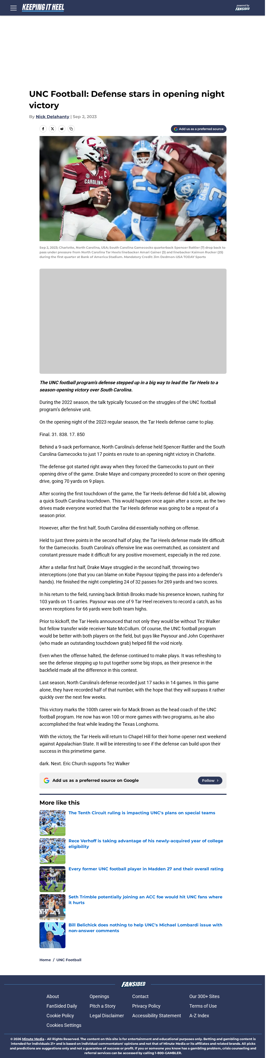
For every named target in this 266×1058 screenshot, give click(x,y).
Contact (140, 996)
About (52, 996)
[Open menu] (13, 8)
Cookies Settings (63, 1025)
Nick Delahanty (52, 116)
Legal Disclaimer (107, 1015)
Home (45, 960)
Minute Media (33, 1039)
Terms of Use (203, 1006)
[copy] (71, 128)
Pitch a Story (103, 1006)
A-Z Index (199, 1015)
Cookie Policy (60, 1015)
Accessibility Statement (156, 1015)
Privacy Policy (146, 1006)
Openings (99, 996)
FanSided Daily (61, 1006)
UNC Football (68, 960)
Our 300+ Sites (204, 996)
